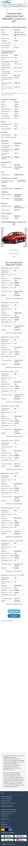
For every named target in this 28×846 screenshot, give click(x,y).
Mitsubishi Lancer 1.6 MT (10, 337)
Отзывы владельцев (14, 253)
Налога (18, 93)
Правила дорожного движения (9, 809)
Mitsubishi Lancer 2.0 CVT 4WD (12, 575)
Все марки (20, 9)
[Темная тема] (6, 830)
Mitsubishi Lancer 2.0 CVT (10, 508)
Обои (14, 256)
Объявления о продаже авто (8, 803)
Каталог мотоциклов (6, 801)
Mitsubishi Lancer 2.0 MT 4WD (12, 540)
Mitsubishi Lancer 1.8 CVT (10, 440)
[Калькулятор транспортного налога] (19, 83)
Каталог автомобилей (6, 798)
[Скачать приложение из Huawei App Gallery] (20, 840)
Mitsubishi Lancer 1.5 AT (10, 302)
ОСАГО (22, 93)
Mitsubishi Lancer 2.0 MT (10, 473)
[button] (3, 237)
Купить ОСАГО (4, 816)
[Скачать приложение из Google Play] (7, 840)
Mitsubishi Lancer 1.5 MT (10, 268)
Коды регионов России (7, 814)
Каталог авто (12, 4)
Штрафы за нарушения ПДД (8, 811)
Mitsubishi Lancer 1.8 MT (10, 406)
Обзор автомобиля (14, 250)
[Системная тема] (10, 830)
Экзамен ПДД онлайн (6, 796)
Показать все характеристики (14, 298)
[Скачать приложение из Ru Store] (20, 836)
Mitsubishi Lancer (8, 6)
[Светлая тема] (3, 830)
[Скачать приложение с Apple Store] (7, 836)
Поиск (7, 9)
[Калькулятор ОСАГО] (19, 87)
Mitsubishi (19, 4)
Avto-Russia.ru (11, 844)
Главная (4, 4)
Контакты (3, 822)
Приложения (4, 824)
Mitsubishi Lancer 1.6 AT (10, 371)
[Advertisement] (14, 687)
